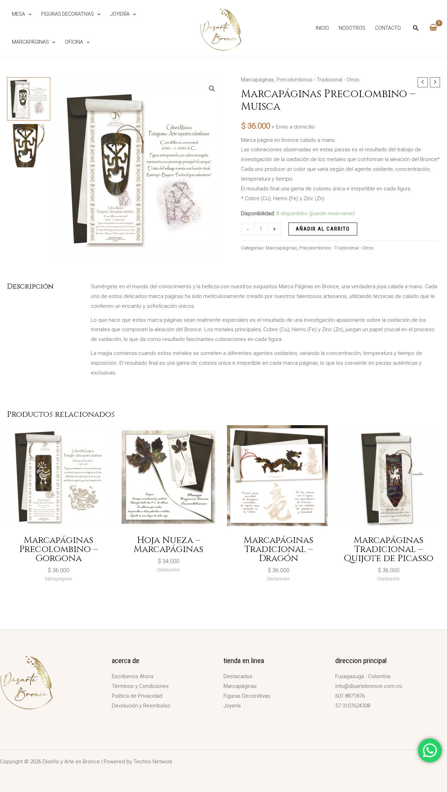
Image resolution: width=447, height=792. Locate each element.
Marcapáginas (30, 42)
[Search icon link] (416, 28)
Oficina (74, 42)
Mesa (18, 14)
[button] (28, 14)
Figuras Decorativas (67, 14)
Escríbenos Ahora (132, 676)
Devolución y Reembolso (141, 706)
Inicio (322, 28)
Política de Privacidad (137, 696)
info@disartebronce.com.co (368, 686)
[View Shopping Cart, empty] (433, 28)
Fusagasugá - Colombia (362, 676)
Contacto (388, 28)
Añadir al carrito (323, 229)
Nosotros (352, 28)
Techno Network (152, 761)
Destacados (238, 676)
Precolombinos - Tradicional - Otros (318, 80)
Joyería (120, 14)
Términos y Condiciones (140, 686)
